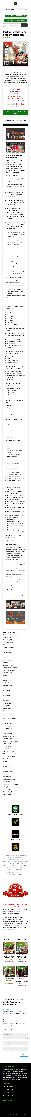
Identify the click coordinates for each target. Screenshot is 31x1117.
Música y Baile (6, 695)
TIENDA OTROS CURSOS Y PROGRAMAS (15, 20)
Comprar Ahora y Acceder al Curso (15, 112)
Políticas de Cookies (8, 1096)
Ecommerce (6, 662)
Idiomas (5, 675)
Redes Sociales (7, 703)
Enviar (23, 1055)
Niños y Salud (6, 700)
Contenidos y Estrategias (9, 640)
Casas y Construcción (8, 637)
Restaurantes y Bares (8, 705)
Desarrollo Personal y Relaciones (11, 655)
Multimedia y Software (9, 693)
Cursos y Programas (8, 647)
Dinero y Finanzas (7, 660)
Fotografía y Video (8, 672)
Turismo (5, 710)
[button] (25, 44)
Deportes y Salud (7, 652)
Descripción (9, 125)
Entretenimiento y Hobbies (10, 667)
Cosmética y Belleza (8, 642)
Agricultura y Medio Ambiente (10, 634)
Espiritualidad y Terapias (9, 670)
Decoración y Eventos (8, 650)
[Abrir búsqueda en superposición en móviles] (15, 25)
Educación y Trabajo (8, 665)
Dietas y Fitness (7, 657)
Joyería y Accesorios (8, 680)
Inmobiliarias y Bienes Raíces (10, 677)
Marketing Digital (7, 685)
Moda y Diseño (7, 690)
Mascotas (5, 688)
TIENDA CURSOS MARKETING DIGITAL (16, 15)
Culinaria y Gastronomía (9, 645)
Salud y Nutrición (7, 708)
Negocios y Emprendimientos (10, 698)
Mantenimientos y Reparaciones (11, 683)
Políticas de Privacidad (9, 1092)
